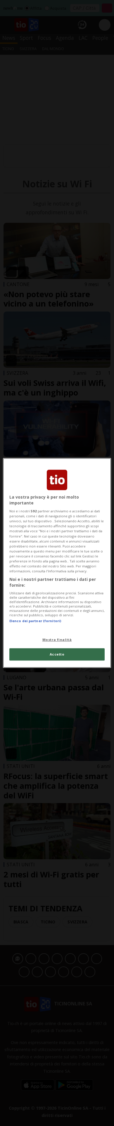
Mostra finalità (57, 639)
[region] (57, 563)
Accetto (57, 654)
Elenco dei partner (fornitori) (35, 621)
